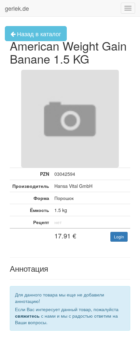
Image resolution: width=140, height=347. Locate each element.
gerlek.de (17, 8)
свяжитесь (27, 315)
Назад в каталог (38, 33)
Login (119, 236)
